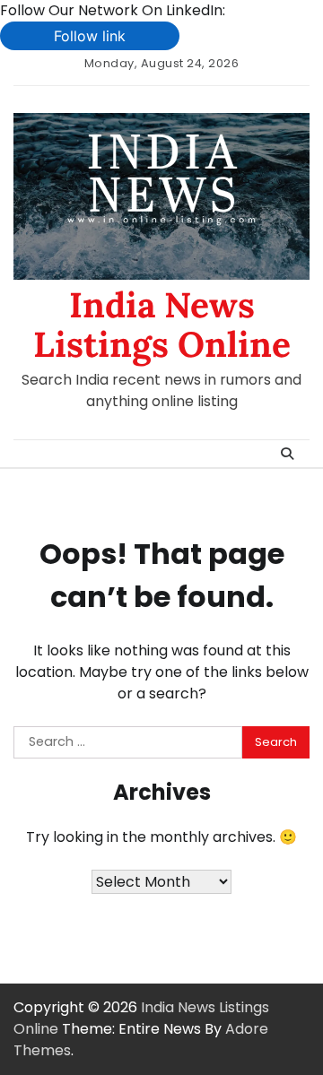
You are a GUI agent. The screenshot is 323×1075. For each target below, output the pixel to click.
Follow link (90, 36)
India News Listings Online (162, 324)
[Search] (287, 453)
